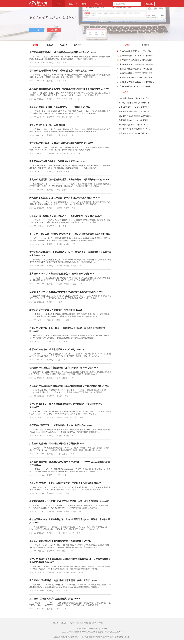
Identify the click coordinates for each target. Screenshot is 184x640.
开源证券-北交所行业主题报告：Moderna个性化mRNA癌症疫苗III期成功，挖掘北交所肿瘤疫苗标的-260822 (135, 125)
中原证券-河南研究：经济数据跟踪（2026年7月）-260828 (56, 349)
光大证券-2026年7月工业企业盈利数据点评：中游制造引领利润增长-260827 (65, 483)
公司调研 (77, 45)
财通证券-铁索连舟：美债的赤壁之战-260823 (135, 133)
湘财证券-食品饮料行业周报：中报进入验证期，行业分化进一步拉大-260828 (137, 69)
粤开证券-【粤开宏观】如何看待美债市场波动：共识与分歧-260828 (61, 425)
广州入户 (71, 623)
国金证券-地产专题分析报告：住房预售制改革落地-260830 (56, 161)
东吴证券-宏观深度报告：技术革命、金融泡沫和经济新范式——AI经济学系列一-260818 (135, 111)
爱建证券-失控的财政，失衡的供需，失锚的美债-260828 (55, 310)
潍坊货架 (79, 623)
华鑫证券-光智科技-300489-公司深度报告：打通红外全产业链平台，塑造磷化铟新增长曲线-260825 (135, 120)
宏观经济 (36, 45)
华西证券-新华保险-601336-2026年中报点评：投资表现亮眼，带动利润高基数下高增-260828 (137, 82)
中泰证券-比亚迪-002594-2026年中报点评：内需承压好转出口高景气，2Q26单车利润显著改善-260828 (137, 64)
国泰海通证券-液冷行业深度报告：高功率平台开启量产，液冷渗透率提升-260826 (135, 98)
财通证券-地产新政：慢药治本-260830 (47, 125)
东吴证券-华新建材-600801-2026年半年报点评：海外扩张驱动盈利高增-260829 (137, 56)
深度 (97, 4)
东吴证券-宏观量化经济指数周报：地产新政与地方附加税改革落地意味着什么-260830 (69, 89)
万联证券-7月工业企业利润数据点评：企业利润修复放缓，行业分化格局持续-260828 (69, 386)
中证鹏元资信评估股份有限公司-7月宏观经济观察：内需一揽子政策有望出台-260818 (69, 501)
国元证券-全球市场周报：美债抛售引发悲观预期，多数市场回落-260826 (63, 580)
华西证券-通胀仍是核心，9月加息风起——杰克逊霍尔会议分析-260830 (62, 52)
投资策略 (50, 45)
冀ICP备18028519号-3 (113, 632)
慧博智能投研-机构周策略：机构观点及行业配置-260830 (137, 60)
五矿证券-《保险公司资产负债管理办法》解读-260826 (54, 598)
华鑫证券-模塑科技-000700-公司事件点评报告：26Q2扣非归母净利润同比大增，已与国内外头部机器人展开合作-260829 (137, 73)
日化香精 (92, 623)
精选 (84, 4)
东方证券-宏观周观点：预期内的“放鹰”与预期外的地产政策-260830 (61, 143)
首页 (58, 4)
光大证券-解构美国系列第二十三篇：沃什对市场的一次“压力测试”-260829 (64, 198)
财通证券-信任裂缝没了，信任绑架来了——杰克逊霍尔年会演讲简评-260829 (65, 216)
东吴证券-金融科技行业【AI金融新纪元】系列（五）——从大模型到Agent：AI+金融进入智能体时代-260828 (135, 103)
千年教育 (100, 623)
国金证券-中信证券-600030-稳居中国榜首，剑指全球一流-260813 (135, 116)
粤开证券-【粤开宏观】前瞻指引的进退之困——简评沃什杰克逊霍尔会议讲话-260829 (69, 234)
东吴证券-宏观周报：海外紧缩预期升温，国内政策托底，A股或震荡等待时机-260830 (69, 179)
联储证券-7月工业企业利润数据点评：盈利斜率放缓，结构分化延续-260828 (65, 367)
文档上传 (149, 4)
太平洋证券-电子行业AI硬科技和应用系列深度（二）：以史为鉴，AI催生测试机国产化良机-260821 (135, 107)
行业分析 (63, 45)
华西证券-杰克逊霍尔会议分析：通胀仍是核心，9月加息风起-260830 (61, 70)
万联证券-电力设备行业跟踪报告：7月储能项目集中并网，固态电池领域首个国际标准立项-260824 (135, 129)
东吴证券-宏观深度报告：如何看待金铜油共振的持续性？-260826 (60, 541)
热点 (71, 4)
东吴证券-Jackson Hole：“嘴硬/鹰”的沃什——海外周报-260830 (59, 107)
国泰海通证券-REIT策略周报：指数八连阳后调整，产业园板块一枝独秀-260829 (137, 78)
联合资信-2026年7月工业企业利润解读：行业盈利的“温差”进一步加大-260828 (66, 292)
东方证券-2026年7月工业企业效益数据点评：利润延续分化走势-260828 (63, 273)
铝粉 (86, 623)
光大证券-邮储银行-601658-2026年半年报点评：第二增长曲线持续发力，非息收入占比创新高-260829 (137, 86)
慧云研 (64, 623)
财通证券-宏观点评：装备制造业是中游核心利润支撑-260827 (58, 443)
